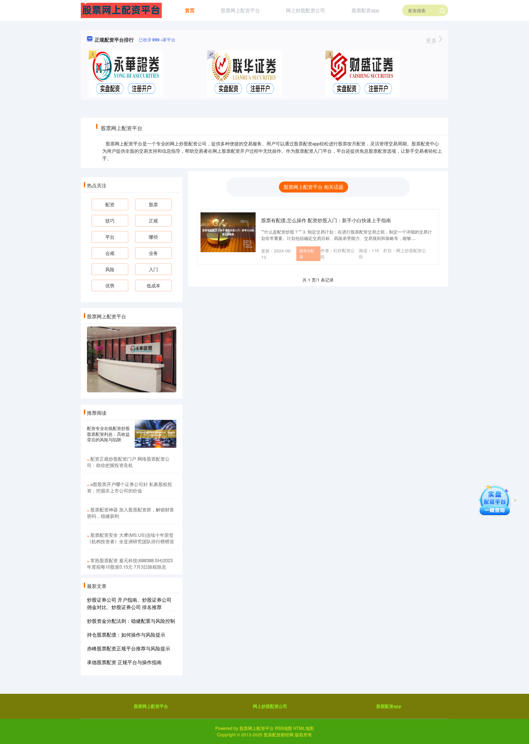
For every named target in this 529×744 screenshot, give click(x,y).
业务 (153, 253)
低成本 (153, 285)
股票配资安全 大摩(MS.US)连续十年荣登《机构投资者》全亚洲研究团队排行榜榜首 (130, 538)
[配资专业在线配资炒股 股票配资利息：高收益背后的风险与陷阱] (155, 434)
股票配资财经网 (279, 734)
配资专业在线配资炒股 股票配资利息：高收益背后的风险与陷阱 (108, 433)
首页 (190, 10)
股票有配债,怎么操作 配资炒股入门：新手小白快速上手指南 (326, 220)
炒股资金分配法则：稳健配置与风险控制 (131, 620)
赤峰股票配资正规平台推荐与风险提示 (128, 648)
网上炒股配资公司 (305, 10)
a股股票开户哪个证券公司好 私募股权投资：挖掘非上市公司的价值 (129, 487)
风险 (109, 269)
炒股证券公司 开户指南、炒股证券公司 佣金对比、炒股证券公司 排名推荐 (129, 603)
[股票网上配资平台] (121, 10)
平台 (109, 237)
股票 (153, 204)
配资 (109, 204)
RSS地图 (283, 728)
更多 (432, 40)
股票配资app (365, 10)
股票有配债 (306, 253)
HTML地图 (303, 728)
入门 (153, 269)
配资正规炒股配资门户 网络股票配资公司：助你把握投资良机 (128, 461)
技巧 (109, 220)
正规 (153, 220)
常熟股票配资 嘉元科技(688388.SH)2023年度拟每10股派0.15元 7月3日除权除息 (130, 563)
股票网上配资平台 (240, 10)
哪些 (153, 237)
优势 (109, 285)
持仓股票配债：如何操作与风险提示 (126, 634)
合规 (109, 253)
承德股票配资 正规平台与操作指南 (124, 662)
